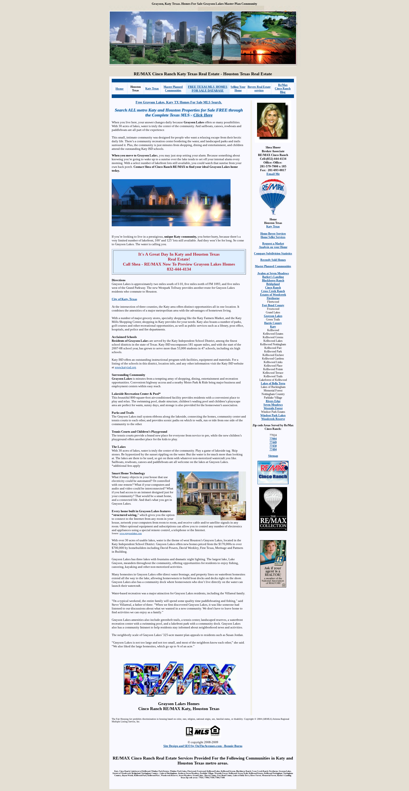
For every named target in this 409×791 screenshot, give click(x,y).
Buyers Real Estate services (259, 88)
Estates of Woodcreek (273, 294)
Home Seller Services (273, 237)
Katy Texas (152, 88)
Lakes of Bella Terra (273, 383)
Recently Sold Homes (273, 260)
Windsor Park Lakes (273, 415)
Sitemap (273, 456)
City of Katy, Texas (124, 299)
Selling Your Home (238, 88)
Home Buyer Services (273, 233)
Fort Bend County (273, 305)
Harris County (273, 323)
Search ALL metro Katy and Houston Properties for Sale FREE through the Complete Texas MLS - (179, 112)
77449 (273, 442)
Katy (273, 326)
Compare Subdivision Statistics (273, 253)
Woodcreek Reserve (273, 419)
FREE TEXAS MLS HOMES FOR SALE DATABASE (207, 88)
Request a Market (273, 243)
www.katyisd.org (125, 367)
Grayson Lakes (273, 316)
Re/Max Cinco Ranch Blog (283, 88)
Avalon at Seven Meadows (273, 273)
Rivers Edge (273, 401)
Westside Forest (273, 408)
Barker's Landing (273, 277)
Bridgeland (273, 284)
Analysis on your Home (273, 247)
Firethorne (273, 298)
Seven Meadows (273, 404)
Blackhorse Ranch (273, 280)
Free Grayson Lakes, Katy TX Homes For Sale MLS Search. (179, 102)
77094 (273, 438)
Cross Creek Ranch (273, 291)
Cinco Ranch (273, 287)
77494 (273, 449)
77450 (273, 446)
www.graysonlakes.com (131, 533)
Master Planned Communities (173, 88)
